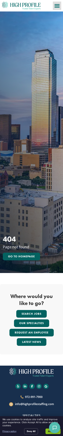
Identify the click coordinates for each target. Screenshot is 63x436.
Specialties (32, 415)
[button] (57, 6)
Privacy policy (9, 431)
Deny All (31, 431)
